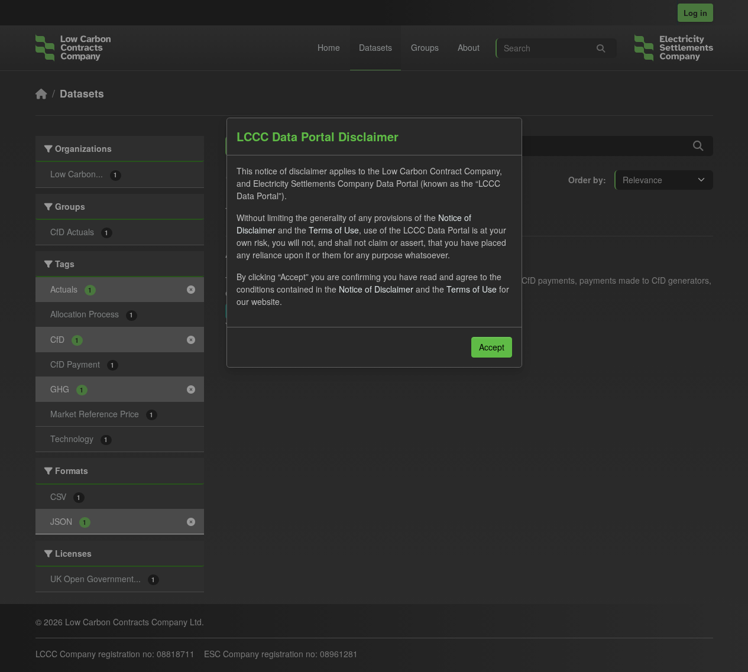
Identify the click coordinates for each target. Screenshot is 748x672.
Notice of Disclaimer (376, 289)
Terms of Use (334, 230)
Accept (491, 347)
